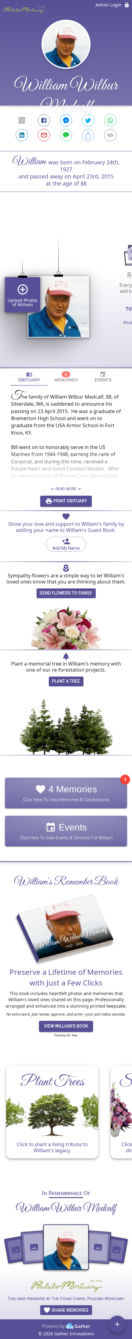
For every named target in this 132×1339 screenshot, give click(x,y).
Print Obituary (69, 500)
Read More (66, 489)
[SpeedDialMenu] (117, 1324)
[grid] (66, 290)
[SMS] (66, 135)
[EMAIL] (44, 135)
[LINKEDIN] (22, 135)
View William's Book (66, 1026)
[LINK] (110, 135)
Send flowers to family (66, 593)
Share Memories (69, 1310)
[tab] (29, 377)
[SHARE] (88, 135)
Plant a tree (66, 681)
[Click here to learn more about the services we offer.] (66, 1286)
